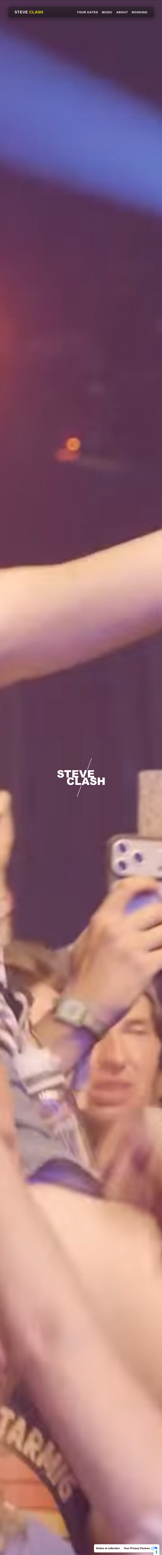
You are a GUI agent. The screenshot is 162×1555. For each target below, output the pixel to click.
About (122, 12)
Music (107, 12)
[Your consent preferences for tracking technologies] (156, 1552)
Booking (139, 12)
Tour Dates (87, 12)
